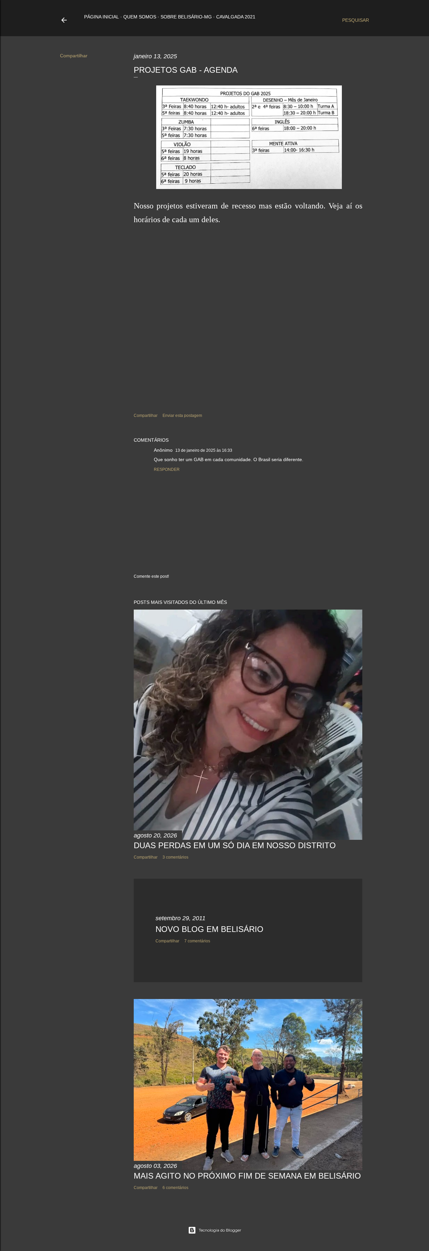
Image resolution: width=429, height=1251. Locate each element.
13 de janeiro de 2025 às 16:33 (203, 450)
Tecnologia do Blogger (220, 1230)
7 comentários (197, 941)
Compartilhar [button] (73, 55)
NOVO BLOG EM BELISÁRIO (209, 929)
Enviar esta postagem (182, 415)
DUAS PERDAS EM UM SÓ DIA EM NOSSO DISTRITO (235, 845)
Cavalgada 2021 (235, 16)
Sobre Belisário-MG (186, 16)
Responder (167, 469)
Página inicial (101, 16)
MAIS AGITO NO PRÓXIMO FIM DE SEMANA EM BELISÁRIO (247, 1175)
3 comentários (175, 857)
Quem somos (139, 16)
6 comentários (175, 1187)
